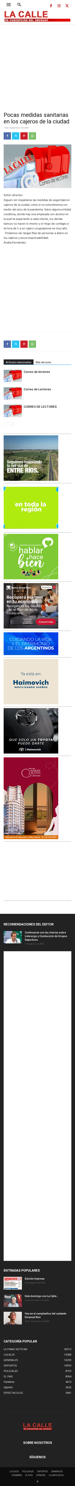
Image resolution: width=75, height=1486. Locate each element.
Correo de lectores (37, 372)
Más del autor (43, 362)
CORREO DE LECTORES (40, 406)
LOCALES (14, 1471)
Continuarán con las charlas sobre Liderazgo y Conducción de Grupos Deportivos (46, 936)
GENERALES (57, 1471)
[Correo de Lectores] (13, 393)
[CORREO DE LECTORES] (13, 411)
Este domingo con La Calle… (41, 1296)
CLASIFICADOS (56, 1475)
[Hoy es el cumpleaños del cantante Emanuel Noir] (13, 1318)
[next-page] (11, 424)
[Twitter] (67, 6)
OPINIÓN (40, 1475)
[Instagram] (59, 6)
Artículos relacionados (18, 362)
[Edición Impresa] (13, 1283)
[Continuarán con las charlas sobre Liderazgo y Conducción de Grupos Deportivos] (13, 937)
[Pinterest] (24, 136)
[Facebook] (51, 6)
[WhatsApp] (32, 136)
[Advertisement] (37, 63)
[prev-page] (6, 424)
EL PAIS (29, 1475)
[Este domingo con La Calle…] (13, 1300)
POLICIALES (28, 1471)
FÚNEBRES (17, 1475)
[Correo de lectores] (13, 376)
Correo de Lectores (37, 389)
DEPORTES (42, 1471)
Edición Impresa (34, 1278)
